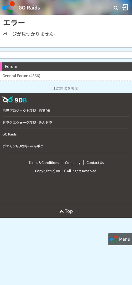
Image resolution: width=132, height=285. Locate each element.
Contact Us (95, 162)
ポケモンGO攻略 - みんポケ (23, 145)
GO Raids (29, 7)
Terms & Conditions (44, 162)
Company (72, 162)
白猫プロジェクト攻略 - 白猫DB (26, 110)
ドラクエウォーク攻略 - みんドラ (27, 122)
